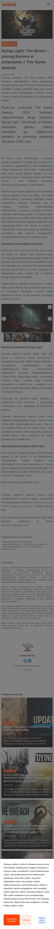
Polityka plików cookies (41, 919)
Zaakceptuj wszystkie (12, 920)
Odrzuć (26, 920)
